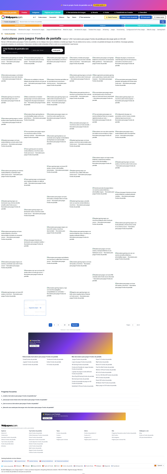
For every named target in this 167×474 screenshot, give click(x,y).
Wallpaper (27, 466)
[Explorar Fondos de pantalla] (40, 25)
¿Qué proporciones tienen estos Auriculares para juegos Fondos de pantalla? (25, 399)
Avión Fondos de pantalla (35, 433)
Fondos (24, 12)
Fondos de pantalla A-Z (90, 433)
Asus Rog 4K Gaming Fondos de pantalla (83, 376)
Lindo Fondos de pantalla (35, 446)
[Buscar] (163, 22)
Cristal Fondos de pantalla (30, 359)
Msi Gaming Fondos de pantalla (80, 379)
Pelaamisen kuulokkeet (62, 461)
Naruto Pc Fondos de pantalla (104, 364)
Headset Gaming (33, 461)
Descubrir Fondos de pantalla (8, 437)
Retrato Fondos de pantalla (36, 443)
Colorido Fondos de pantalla (30, 364)
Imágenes (35, 12)
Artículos (3, 446)
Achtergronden (79, 466)
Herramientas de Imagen (77, 12)
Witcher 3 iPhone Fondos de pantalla (106, 369)
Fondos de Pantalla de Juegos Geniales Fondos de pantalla (82, 368)
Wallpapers (19, 466)
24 (68, 325)
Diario (74, 17)
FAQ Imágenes (115, 437)
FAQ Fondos (115, 435)
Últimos (61, 17)
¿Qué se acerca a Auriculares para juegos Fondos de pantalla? (21, 403)
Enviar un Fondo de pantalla (146, 435)
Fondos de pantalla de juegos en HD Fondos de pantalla (81, 382)
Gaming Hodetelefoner (47, 461)
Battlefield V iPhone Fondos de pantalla (82, 386)
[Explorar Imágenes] (123, 25)
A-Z (34, 17)
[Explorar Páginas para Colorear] (164, 25)
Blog (140, 433)
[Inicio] (2, 33)
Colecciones (42, 17)
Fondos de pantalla (9, 12)
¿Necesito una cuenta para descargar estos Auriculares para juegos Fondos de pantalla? (28, 407)
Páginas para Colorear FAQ (118, 439)
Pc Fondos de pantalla (53, 364)
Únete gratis (146, 17)
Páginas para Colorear (53, 12)
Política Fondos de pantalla (36, 452)
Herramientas (85, 17)
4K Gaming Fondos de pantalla (80, 364)
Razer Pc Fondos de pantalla (104, 359)
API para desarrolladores (145, 437)
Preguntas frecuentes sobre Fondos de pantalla (124, 433)
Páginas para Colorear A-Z (91, 439)
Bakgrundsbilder (37, 466)
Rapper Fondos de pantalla (36, 450)
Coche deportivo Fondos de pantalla (38, 441)
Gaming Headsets (8, 461)
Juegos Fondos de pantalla (79, 359)
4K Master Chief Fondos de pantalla (105, 383)
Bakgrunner (107, 466)
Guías (107, 12)
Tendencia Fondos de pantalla (55, 359)
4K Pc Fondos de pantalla (103, 377)
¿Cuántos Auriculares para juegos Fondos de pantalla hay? (20, 396)
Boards (95, 12)
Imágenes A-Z (87, 437)
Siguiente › (75, 325)
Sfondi (57, 466)
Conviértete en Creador (124, 12)
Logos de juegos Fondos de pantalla (81, 362)
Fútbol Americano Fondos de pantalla (38, 435)
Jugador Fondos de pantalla (30, 362)
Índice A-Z (4, 433)
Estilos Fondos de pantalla (54, 362)
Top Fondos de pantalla (7, 441)
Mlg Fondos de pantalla (102, 362)
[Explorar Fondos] (81, 25)
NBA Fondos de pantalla (35, 448)
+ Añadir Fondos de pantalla (129, 17)
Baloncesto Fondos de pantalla (37, 439)
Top (68, 17)
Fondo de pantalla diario (7, 443)
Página (128, 325)
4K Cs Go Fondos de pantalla (103, 372)
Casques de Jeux (21, 461)
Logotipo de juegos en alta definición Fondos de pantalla (82, 372)
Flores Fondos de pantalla (35, 437)
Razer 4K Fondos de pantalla (104, 380)
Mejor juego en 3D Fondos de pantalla (106, 385)
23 (64, 325)
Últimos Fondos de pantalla (8, 439)
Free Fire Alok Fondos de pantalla (105, 367)
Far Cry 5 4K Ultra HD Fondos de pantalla (107, 375)
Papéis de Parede (48, 466)
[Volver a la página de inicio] (11, 17)
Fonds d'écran (89, 466)
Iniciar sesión (160, 17)
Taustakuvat (116, 466)
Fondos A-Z (87, 435)
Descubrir (143, 12)
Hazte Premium (112, 17)
